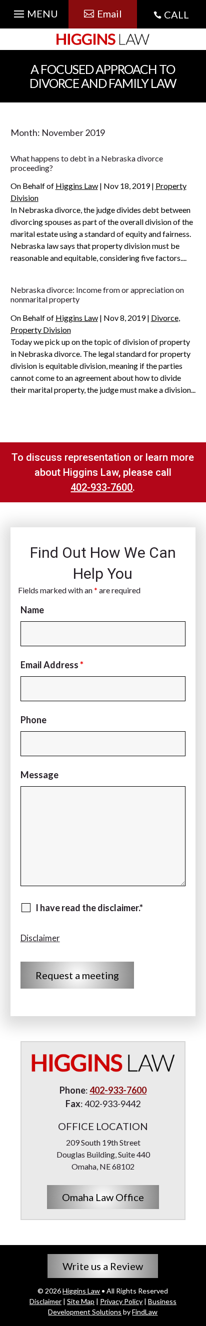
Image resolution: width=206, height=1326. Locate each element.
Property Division (40, 329)
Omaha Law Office (103, 1197)
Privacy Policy (121, 1301)
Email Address (52, 664)
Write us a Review (102, 1266)
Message (39, 774)
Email (109, 13)
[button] (34, 11)
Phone (33, 719)
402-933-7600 (101, 487)
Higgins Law (77, 185)
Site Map (80, 1301)
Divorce (164, 317)
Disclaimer (40, 938)
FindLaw (145, 1312)
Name (32, 609)
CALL (176, 14)
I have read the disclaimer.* (89, 907)
